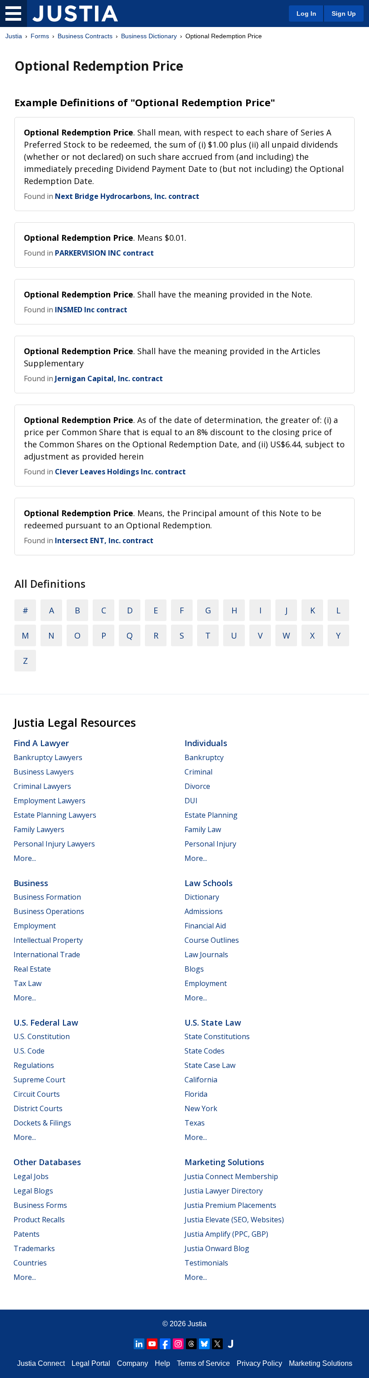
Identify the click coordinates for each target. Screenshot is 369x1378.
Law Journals (206, 954)
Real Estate (32, 969)
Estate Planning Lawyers (55, 815)
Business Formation (47, 897)
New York (200, 1108)
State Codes (204, 1051)
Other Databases (47, 1162)
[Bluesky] (204, 1343)
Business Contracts (85, 36)
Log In (306, 13)
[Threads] (191, 1343)
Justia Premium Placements (230, 1205)
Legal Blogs (33, 1191)
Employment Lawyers (50, 801)
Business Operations (49, 911)
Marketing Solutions (224, 1162)
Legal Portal (91, 1363)
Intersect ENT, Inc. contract (104, 540)
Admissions (203, 911)
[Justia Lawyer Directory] (230, 1343)
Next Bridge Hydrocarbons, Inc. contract (127, 196)
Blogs (194, 969)
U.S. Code (29, 1051)
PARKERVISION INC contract (104, 253)
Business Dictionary (149, 36)
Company (132, 1363)
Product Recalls (39, 1220)
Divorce (197, 786)
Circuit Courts (37, 1094)
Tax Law (27, 983)
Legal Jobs (31, 1176)
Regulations (34, 1065)
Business (31, 883)
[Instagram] (178, 1343)
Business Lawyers (44, 772)
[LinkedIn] (139, 1343)
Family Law (202, 829)
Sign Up (344, 13)
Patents (27, 1234)
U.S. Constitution (42, 1036)
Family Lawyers (39, 829)
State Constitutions (217, 1036)
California (200, 1080)
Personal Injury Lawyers (54, 844)
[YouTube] (152, 1343)
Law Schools (208, 883)
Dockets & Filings (42, 1123)
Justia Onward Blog (216, 1248)
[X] (217, 1343)
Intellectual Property (48, 940)
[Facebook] (165, 1343)
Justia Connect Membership (231, 1176)
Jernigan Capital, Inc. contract (109, 378)
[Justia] (75, 13)
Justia (13, 36)
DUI (191, 801)
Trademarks (34, 1248)
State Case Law (209, 1065)
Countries (30, 1263)
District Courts (38, 1108)
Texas (194, 1123)
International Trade (47, 954)
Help (162, 1363)
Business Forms (40, 1205)
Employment (35, 926)
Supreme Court (39, 1080)
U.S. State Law (212, 1022)
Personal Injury (210, 844)
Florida (195, 1094)
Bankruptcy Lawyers (48, 757)
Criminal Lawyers (42, 786)
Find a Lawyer (41, 743)
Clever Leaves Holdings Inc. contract (120, 472)
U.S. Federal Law (46, 1022)
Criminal (198, 772)
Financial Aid (205, 926)
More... (25, 858)
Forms (40, 36)
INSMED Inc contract (91, 310)
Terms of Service (203, 1363)
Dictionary (201, 897)
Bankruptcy (204, 757)
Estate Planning (211, 815)
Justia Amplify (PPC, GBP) (226, 1234)
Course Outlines (211, 940)
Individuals (205, 743)
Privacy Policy (259, 1363)
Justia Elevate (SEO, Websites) (234, 1220)
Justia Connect (41, 1363)
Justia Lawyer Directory (223, 1191)
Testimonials (206, 1263)
